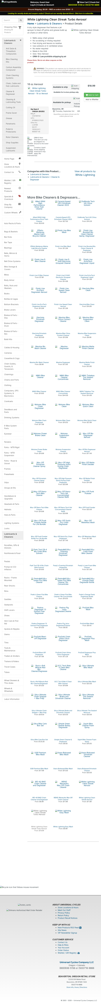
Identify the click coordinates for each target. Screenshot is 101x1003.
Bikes (6, 275)
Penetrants (10, 124)
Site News (62, 930)
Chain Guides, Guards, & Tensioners (10, 366)
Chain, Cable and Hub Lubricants (13, 84)
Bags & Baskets (11, 231)
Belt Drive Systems (12, 261)
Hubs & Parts (9, 515)
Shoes (6, 615)
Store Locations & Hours (12, 165)
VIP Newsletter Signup (67, 933)
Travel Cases (9, 667)
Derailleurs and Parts (10, 410)
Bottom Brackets (11, 304)
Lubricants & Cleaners (10, 535)
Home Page (9, 159)
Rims (6, 591)
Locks (6, 528)
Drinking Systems (11, 417)
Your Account (63, 947)
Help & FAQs (63, 945)
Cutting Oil (10, 107)
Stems (7, 634)
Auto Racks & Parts (12, 223)
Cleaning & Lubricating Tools (13, 100)
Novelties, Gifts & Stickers (11, 546)
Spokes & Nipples (11, 629)
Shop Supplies (12, 142)
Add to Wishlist (92, 99)
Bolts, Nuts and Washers (10, 286)
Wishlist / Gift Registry (9, 181)
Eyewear (8, 434)
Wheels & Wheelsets (8, 689)
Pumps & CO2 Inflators (10, 568)
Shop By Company (8, 205)
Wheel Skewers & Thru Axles (11, 681)
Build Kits (8, 339)
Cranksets (8, 401)
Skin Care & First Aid (11, 622)
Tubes (6, 672)
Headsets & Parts (11, 504)
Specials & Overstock (8, 197)
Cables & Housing (11, 347)
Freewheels (9, 474)
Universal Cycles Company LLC (77, 962)
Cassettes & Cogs (11, 358)
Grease (9, 118)
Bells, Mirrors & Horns (10, 254)
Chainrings (8, 374)
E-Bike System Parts (10, 427)
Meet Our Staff (64, 910)
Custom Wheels (10, 212)
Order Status (63, 950)
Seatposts (8, 605)
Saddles (7, 599)
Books (6, 293)
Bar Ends (8, 237)
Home (30, 23)
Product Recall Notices (67, 918)
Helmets (7, 509)
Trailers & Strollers (12, 656)
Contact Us (9, 172)
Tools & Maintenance (9, 649)
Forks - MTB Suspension (9, 454)
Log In (33, 5)
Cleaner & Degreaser (10, 92)
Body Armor (9, 280)
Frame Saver (11, 113)
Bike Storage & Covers (10, 267)
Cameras (8, 353)
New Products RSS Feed (68, 927)
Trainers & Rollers (11, 661)
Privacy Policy (64, 913)
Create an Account (45, 5)
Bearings (8, 248)
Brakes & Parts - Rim (11, 332)
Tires (6, 642)
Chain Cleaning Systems (12, 76)
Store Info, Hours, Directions (77, 987)
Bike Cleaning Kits (12, 60)
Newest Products (8, 189)
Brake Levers (10, 310)
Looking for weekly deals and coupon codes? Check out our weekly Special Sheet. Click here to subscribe (50, 13)
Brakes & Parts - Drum (11, 324)
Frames (7, 469)
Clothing (7, 385)
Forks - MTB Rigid (11, 447)
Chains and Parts (11, 380)
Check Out (94, 2)
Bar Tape (8, 242)
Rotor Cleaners (12, 137)
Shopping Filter (10, 27)
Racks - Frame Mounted (10, 578)
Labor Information (11, 699)
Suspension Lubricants (11, 149)
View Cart (83, 2)
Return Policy (63, 915)
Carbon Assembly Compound (13, 68)
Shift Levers (9, 610)
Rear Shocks (9, 586)
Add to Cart (93, 95)
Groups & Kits (10, 488)
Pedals (7, 561)
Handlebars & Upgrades (10, 497)
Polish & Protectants (11, 130)
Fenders (7, 442)
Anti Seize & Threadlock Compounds (11, 51)
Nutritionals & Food (12, 553)
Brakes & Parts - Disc (11, 316)
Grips (6, 482)
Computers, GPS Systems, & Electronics (11, 393)
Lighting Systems (11, 523)
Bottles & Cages (11, 299)
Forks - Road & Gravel (10, 462)
